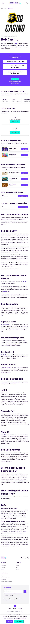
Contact (18, 569)
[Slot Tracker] (15, 3)
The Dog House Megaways (12, 344)
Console (3, 567)
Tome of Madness (6, 367)
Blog (17, 567)
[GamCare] (17, 611)
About (17, 565)
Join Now (15, 79)
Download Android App (6, 581)
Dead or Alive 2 (4, 354)
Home (2, 8)
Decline (10, 621)
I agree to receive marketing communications (14, 593)
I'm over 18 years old (9, 595)
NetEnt (2, 393)
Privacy (14, 608)
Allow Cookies (18, 621)
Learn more (23, 618)
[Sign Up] (25, 591)
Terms (9, 608)
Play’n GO (3, 435)
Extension (3, 565)
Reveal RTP (16, 132)
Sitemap (3, 576)
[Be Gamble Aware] (10, 611)
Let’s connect (7, 587)
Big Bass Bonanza (5, 324)
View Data (25, 149)
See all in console (23, 196)
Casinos (5, 8)
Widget (3, 569)
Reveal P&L (16, 121)
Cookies (20, 608)
